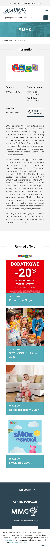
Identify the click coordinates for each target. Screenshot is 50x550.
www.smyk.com (37, 219)
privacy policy (8, 540)
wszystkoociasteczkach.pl (19, 542)
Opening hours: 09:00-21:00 (18, 17)
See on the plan (37, 112)
